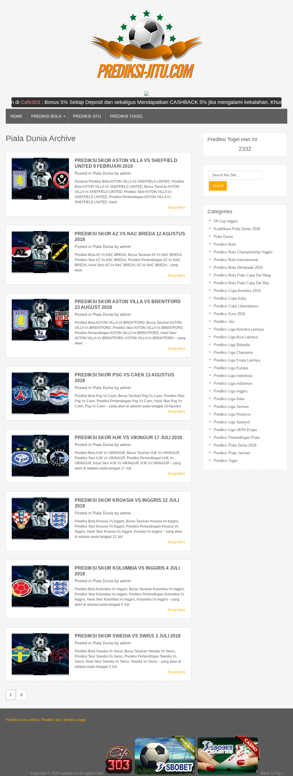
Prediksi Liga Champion (233, 352)
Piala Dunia (103, 173)
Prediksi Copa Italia (230, 298)
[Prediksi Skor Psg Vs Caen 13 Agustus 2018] (40, 393)
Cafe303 (16, 102)
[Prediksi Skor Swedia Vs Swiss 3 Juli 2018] (40, 654)
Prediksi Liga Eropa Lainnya (237, 360)
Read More (176, 208)
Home (16, 116)
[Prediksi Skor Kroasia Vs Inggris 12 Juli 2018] (40, 518)
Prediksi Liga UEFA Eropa (235, 430)
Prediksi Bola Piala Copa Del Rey (241, 283)
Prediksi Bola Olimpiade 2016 (238, 267)
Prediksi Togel (126, 116)
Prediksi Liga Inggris (231, 391)
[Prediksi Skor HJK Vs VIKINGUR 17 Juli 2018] (40, 456)
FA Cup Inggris (226, 221)
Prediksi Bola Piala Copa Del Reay (242, 275)
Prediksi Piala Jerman (232, 453)
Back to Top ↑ (272, 773)
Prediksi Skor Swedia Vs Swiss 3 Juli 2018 (128, 635)
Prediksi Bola (48, 116)
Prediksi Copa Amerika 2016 (237, 291)
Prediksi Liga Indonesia (233, 376)
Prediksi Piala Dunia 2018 (235, 445)
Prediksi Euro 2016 (229, 314)
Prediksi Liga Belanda (232, 345)
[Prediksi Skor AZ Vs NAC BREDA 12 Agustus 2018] (40, 252)
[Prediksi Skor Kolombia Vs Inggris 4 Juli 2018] (40, 586)
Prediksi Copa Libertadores (236, 306)
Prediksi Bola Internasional (236, 260)
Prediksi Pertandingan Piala (237, 437)
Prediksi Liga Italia (229, 399)
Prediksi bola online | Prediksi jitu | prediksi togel (46, 720)
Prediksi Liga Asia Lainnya (236, 337)
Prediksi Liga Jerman (231, 406)
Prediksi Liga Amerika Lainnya (239, 329)
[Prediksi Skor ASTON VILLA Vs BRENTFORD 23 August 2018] (40, 320)
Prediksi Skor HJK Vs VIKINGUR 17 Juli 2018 (128, 437)
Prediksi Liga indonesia (233, 383)
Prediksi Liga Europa (231, 368)
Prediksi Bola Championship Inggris (243, 252)
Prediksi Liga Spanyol (232, 422)
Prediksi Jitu (87, 116)
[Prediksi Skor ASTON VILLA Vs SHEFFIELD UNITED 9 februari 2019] (40, 179)
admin (125, 173)
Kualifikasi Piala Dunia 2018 (237, 229)
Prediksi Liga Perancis (232, 414)
